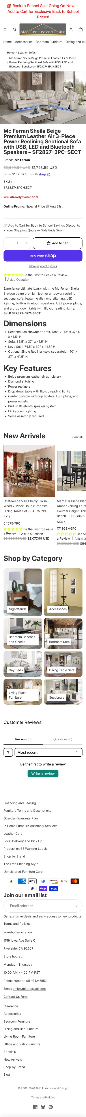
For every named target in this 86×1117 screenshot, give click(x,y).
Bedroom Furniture (49, 42)
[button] (13, 275)
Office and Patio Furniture (22, 1044)
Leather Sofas (27, 52)
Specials (10, 1052)
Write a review (43, 773)
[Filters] (8, 752)
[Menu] (5, 29)
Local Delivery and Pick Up (23, 841)
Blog (7, 1074)
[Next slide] (77, 495)
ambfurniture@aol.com (29, 988)
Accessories (23, 42)
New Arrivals (13, 1059)
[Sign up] (75, 906)
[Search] (14, 29)
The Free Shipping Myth (21, 864)
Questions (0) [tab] (62, 739)
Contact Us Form (16, 996)
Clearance (11, 1006)
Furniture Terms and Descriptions (27, 810)
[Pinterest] (50, 1107)
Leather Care (13, 833)
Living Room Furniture (19, 1036)
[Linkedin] (35, 1107)
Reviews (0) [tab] (23, 739)
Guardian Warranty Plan (21, 818)
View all (76, 437)
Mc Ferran (22, 160)
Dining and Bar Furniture (21, 1029)
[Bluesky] (43, 1107)
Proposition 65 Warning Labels (25, 848)
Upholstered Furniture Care (23, 871)
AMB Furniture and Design (52, 1088)
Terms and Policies (17, 923)
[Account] (71, 29)
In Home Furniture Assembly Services (30, 826)
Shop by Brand (14, 856)
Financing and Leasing (20, 803)
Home (7, 42)
